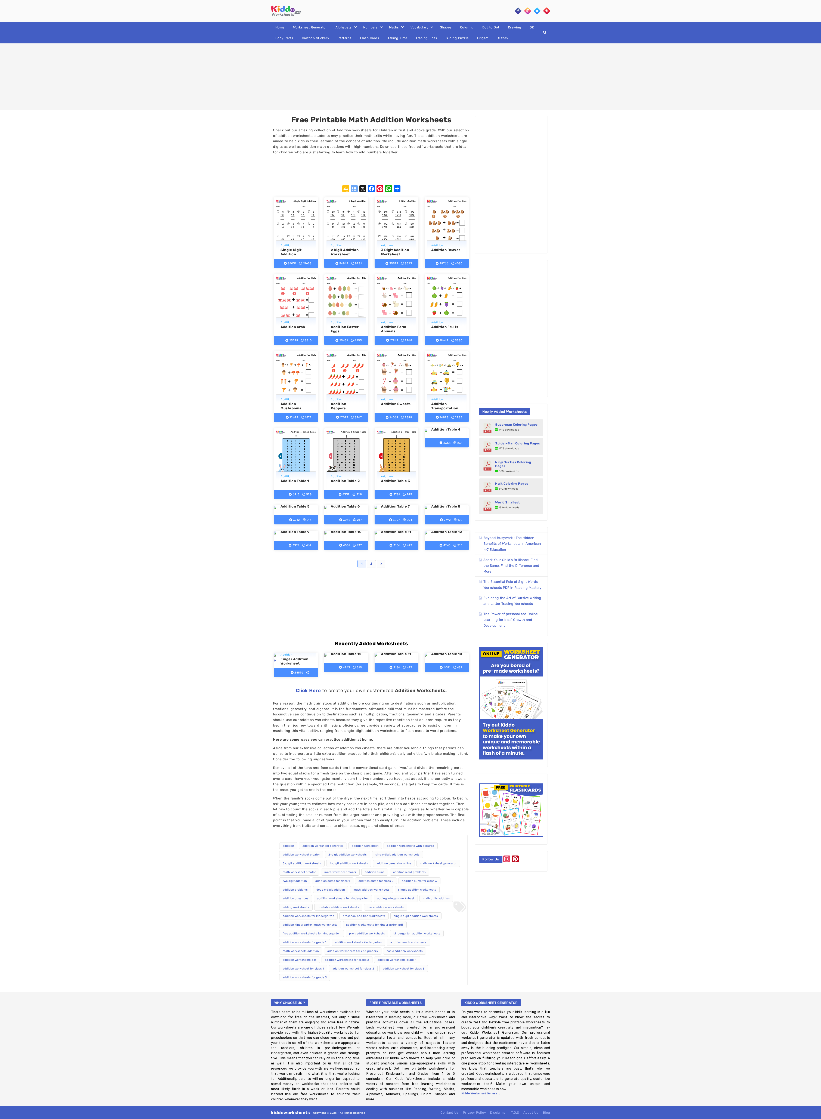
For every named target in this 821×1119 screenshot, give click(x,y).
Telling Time (397, 38)
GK (532, 27)
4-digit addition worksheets (349, 863)
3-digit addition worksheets (302, 863)
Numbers (370, 27)
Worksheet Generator (310, 27)
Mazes (503, 38)
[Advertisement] (410, 77)
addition (288, 845)
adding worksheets (296, 907)
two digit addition (295, 880)
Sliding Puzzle (457, 38)
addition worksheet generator (323, 845)
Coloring (467, 27)
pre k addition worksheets (367, 933)
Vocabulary (419, 27)
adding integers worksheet (395, 898)
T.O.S (515, 1113)
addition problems (295, 889)
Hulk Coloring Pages (511, 483)
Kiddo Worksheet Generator (481, 1093)
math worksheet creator (299, 872)
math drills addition (436, 898)
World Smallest (507, 502)
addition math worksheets (408, 942)
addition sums (375, 872)
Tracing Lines (426, 38)
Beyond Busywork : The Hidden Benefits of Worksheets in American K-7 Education (512, 543)
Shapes (446, 27)
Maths (394, 27)
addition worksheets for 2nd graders (352, 951)
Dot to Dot (490, 27)
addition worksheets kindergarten (358, 942)
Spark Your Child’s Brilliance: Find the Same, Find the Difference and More (511, 565)
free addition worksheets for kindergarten (312, 933)
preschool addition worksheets (364, 916)
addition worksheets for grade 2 (347, 959)
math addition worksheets (371, 889)
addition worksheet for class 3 (403, 968)
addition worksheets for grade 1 (304, 942)
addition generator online (394, 863)
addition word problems (409, 872)
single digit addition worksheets (397, 854)
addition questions (296, 898)
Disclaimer (498, 1113)
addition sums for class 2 (376, 880)
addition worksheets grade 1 (397, 959)
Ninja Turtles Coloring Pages (513, 464)
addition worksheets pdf (299, 959)
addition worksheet (365, 845)
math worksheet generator (438, 863)
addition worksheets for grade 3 (305, 977)
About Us (531, 1113)
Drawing (514, 27)
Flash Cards (369, 38)
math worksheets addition (301, 951)
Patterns (344, 38)
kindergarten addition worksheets (416, 933)
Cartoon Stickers (315, 38)
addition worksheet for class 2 (353, 968)
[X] (363, 189)
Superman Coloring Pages (516, 424)
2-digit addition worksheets (347, 854)
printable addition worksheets (338, 907)
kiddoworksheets (290, 1112)
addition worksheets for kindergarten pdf (374, 924)
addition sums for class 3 (419, 880)
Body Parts (284, 38)
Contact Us (449, 1113)
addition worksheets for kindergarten (343, 898)
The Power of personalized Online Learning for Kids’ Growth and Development (510, 620)
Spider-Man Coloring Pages (517, 443)
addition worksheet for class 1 (303, 968)
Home (280, 27)
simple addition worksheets (417, 889)
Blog (546, 1113)
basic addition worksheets (386, 907)
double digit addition (330, 889)
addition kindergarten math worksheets (310, 924)
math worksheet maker (340, 872)
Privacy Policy (474, 1113)
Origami (483, 38)
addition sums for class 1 (332, 880)
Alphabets (343, 27)
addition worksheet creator (301, 854)
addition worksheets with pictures (410, 845)
